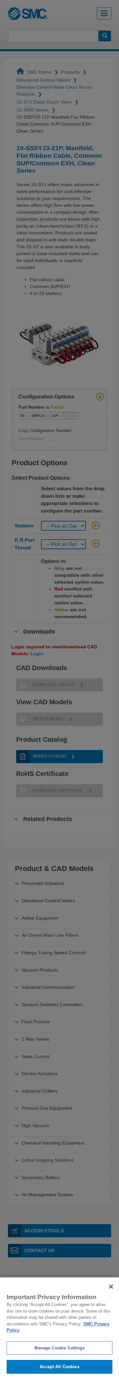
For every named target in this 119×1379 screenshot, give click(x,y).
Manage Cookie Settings (59, 1347)
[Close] (111, 1286)
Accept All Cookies (59, 1366)
